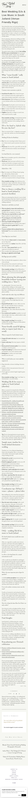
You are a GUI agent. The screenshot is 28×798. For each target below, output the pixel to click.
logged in (12, 727)
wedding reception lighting (8, 704)
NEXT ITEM (23, 686)
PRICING (14, 774)
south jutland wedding (14, 700)
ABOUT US (14, 777)
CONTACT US (14, 769)
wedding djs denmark (15, 701)
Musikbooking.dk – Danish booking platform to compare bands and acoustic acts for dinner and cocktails (13, 429)
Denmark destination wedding (9, 696)
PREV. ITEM (5, 686)
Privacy (19, 795)
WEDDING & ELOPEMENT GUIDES (14, 779)
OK (23, 795)
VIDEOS (14, 772)
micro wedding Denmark (12, 698)
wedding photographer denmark (17, 703)
